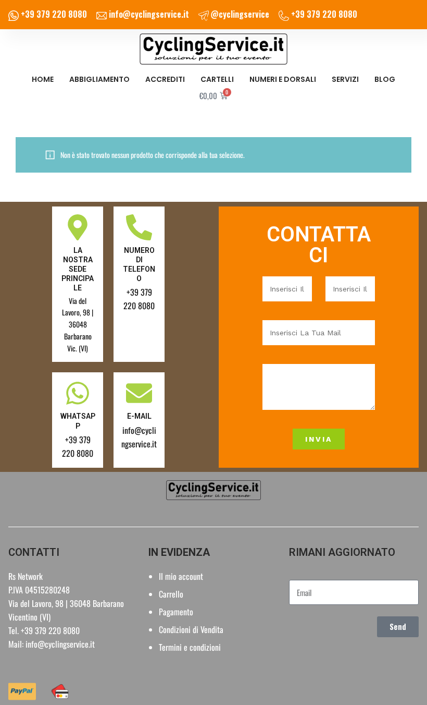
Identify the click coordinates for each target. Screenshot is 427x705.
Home (43, 79)
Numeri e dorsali (282, 79)
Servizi (345, 79)
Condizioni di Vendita (191, 629)
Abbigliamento (99, 79)
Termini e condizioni (190, 647)
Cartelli (217, 79)
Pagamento (176, 611)
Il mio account (181, 576)
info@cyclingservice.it (60, 644)
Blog (384, 79)
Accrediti (165, 79)
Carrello (171, 594)
